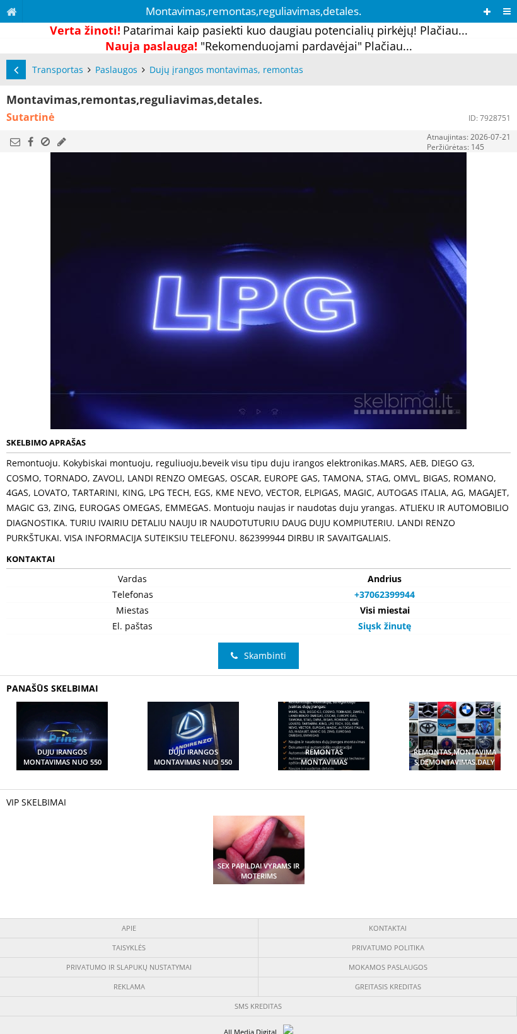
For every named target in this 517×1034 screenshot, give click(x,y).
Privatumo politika (388, 947)
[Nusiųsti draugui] (15, 142)
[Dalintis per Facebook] (30, 142)
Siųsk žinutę (384, 626)
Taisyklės (129, 947)
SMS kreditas (258, 1006)
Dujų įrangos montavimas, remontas (226, 70)
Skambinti (265, 655)
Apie (129, 928)
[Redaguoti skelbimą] (62, 142)
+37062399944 (384, 594)
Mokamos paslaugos (388, 967)
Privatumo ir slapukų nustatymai (129, 967)
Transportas (57, 70)
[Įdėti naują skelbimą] (487, 12)
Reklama (129, 986)
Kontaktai (388, 928)
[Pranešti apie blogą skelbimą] (45, 142)
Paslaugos (116, 70)
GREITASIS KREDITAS (388, 986)
